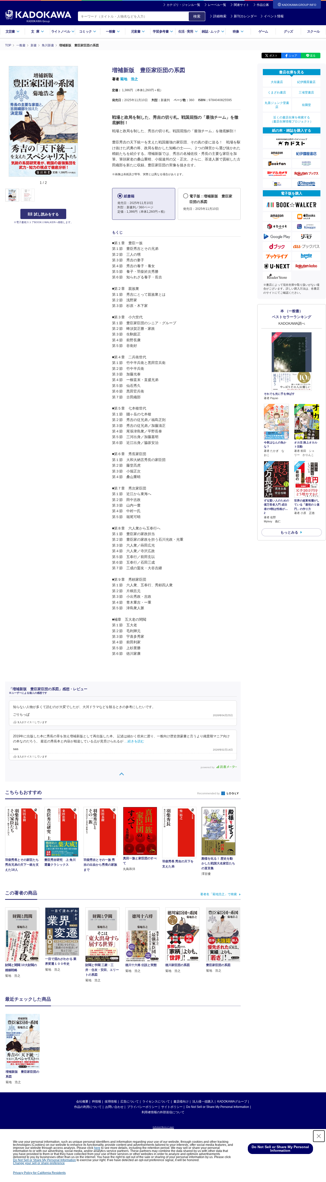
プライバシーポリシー (142, 1107)
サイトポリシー (172, 1107)
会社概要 (82, 1101)
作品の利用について (88, 1107)
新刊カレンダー (245, 16)
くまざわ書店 (277, 92)
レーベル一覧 (217, 5)
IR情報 (96, 1101)
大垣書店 (277, 82)
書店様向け (181, 1101)
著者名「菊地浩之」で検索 (218, 894)
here (97, 1147)
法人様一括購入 (203, 1101)
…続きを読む (134, 741)
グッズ (288, 31)
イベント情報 (274, 16)
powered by (208, 767)
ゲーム (263, 31)
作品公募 (263, 5)
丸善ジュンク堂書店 (277, 105)
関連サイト (241, 5)
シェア (293, 55)
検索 (196, 16)
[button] (84, 195)
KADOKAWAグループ (232, 1101)
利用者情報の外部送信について (163, 1112)
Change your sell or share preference (39, 1163)
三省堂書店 (306, 92)
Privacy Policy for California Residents (39, 1173)
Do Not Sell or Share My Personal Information (217, 1106)
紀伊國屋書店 (306, 82)
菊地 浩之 (129, 79)
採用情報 (111, 1101)
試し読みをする (46, 214)
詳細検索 (219, 16)
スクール (313, 31)
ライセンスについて (156, 1101)
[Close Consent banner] (318, 1136)
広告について (129, 1101)
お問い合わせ (114, 1107)
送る (313, 55)
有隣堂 (306, 105)
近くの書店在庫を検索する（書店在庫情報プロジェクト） (291, 119)
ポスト (273, 55)
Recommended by (209, 793)
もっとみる (289, 532)
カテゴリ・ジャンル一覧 (183, 5)
